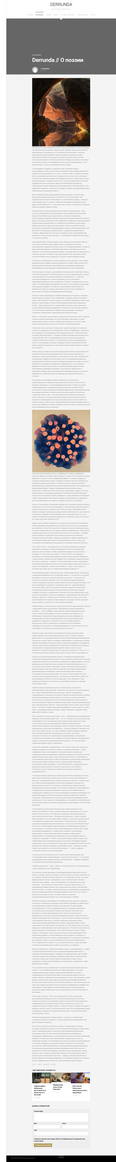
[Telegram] (3, 12)
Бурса (56, 15)
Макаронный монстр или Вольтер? (58, 1087)
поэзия (40, 1064)
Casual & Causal (82, 15)
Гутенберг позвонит (68, 15)
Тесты (93, 15)
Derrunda (45, 69)
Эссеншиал (39, 15)
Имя (36, 1123)
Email (64, 1123)
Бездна (48, 15)
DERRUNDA (61, 4)
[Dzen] (3, 21)
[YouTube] (3, 16)
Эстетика (53, 1064)
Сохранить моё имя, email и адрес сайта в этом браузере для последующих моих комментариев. (59, 1140)
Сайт (35, 1130)
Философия (46, 1064)
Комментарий (39, 1111)
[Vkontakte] (3, 7)
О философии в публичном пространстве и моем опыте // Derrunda (40, 1090)
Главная (30, 15)
